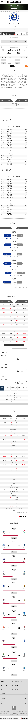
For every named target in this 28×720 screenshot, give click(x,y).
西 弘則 (9, 159)
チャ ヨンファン (11, 205)
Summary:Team (18, 681)
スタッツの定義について (22, 512)
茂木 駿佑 (9, 188)
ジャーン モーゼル (11, 197)
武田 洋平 (9, 129)
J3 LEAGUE (3, 698)
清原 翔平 (9, 196)
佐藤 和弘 (9, 215)
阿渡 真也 (9, 186)
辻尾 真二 (9, 181)
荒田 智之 (9, 147)
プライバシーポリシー (13, 711)
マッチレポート (14, 41)
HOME (1, 11)
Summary (3, 701)
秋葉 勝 (9, 190)
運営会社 (19, 711)
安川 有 (9, 135)
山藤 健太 (9, 192)
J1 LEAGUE (3, 693)
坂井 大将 (9, 144)
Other (2, 703)
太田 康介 (9, 183)
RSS (26, 66)
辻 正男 (9, 213)
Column (3, 689)
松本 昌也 (9, 140)
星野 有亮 (9, 194)
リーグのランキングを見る (14, 344)
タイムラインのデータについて (20, 287)
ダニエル (9, 138)
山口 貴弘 (9, 136)
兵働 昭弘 (9, 142)
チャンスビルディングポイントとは (19, 348)
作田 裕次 (9, 185)
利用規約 (3, 711)
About (16, 689)
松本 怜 (9, 161)
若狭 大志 (9, 131)
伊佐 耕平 (9, 165)
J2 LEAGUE (3, 696)
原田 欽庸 (9, 179)
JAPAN (16, 685)
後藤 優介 (9, 146)
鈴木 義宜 (9, 133)
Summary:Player (5, 685)
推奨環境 (7, 711)
